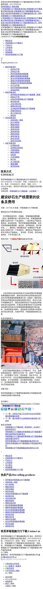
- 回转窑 (13, 155)
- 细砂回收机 (15, 134)
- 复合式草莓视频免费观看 (20, 78)
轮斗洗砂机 (9, 484)
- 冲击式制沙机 (15, 104)
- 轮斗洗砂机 (15, 122)
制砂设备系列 (10, 92)
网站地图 (15, 6)
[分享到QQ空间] (5, 409)
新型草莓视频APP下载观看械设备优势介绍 (22, 441)
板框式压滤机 (10, 519)
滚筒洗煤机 (9, 489)
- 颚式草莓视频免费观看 (19, 74)
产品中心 (8, 45)
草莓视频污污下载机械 (18, 191)
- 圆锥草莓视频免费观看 (19, 76)
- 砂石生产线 (15, 69)
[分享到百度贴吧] (22, 409)
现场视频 (8, 52)
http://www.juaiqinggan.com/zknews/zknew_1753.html (20, 404)
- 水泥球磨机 (15, 157)
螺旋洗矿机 (9, 517)
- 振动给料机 (15, 90)
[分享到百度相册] (26, 409)
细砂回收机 (9, 501)
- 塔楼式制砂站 (15, 111)
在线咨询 (8, 581)
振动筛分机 (9, 496)
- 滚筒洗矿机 (15, 136)
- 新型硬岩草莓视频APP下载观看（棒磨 (25, 95)
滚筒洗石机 (9, 491)
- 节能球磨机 (15, 150)
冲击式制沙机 (10, 498)
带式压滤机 (9, 524)
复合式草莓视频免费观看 (15, 510)
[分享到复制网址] (33, 409)
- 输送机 (13, 115)
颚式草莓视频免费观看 (14, 505)
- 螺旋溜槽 (14, 164)
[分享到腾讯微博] (16, 409)
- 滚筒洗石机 (15, 129)
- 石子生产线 (15, 85)
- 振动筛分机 (15, 101)
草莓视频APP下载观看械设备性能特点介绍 (22, 448)
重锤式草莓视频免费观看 (15, 512)
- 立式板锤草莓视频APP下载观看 (22, 108)
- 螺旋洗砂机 (15, 125)
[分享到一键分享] (29, 409)
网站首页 (8, 41)
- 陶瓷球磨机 (15, 152)
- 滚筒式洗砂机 (15, 141)
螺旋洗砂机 (9, 487)
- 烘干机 (13, 159)
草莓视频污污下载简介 (14, 43)
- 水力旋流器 (15, 162)
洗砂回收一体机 (11, 482)
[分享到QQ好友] (9, 409)
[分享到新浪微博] (12, 409)
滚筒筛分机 (9, 526)
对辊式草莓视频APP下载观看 (16, 494)
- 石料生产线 (15, 71)
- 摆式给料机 (15, 166)
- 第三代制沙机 (15, 113)
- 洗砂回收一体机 (16, 120)
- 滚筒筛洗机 (15, 132)
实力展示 (8, 50)
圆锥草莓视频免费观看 (14, 508)
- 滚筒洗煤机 (15, 127)
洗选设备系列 (10, 118)
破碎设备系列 (10, 67)
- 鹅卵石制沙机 (15, 106)
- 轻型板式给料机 (16, 148)
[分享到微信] (19, 409)
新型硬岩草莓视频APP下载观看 (17, 480)
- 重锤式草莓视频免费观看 (20, 81)
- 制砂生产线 (15, 97)
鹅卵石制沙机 (10, 503)
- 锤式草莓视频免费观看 (19, 88)
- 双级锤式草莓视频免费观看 (21, 83)
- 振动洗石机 (15, 138)
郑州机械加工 (6, 6)
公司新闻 (8, 48)
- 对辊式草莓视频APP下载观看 (21, 99)
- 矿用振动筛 (15, 145)
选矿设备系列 (10, 143)
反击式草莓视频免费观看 (15, 521)
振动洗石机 (9, 514)
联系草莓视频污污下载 (14, 54)
